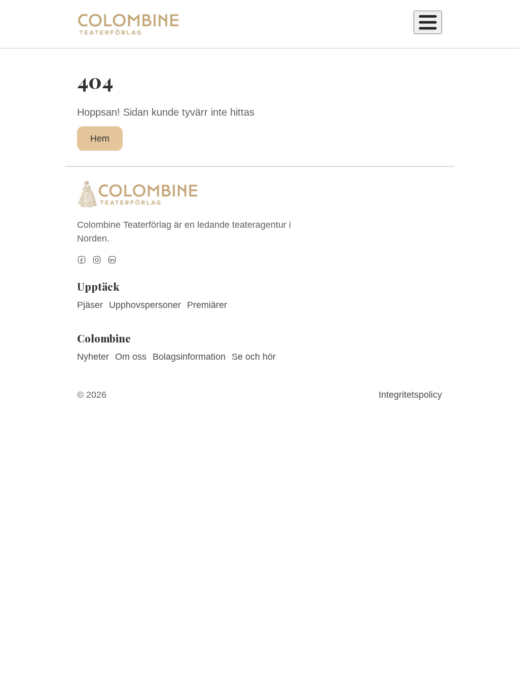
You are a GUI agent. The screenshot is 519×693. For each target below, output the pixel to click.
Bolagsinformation (189, 357)
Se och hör (254, 357)
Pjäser (90, 305)
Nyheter (93, 357)
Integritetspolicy (410, 395)
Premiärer (207, 305)
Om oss (130, 357)
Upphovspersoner (145, 305)
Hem (99, 138)
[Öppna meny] (428, 22)
